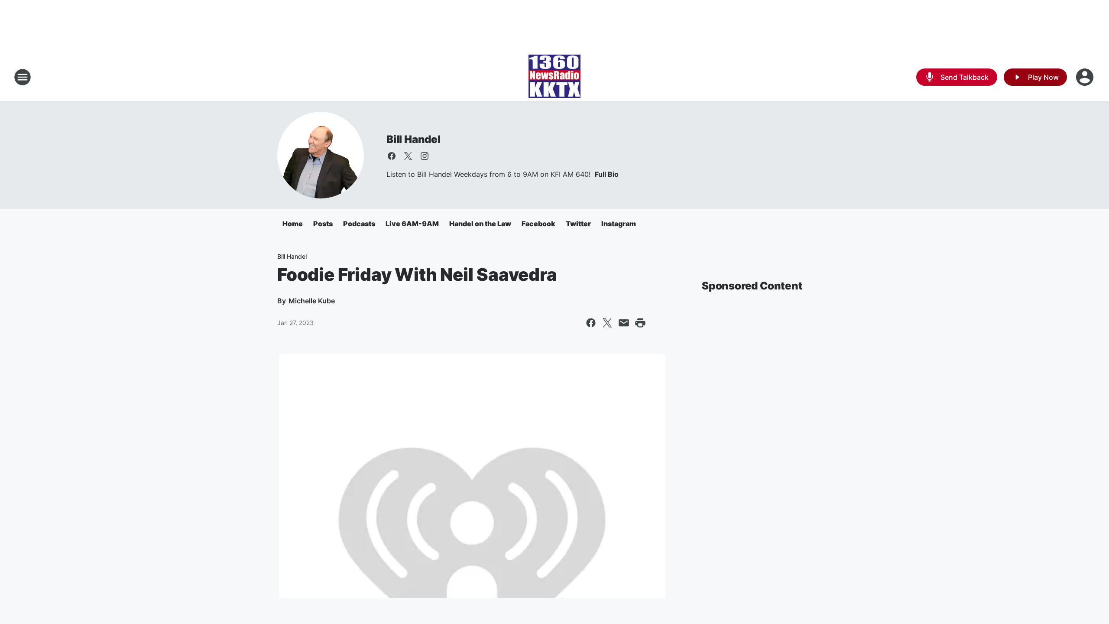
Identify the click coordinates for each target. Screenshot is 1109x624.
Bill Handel (413, 139)
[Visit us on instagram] (424, 156)
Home (292, 223)
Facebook (538, 223)
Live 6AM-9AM (412, 223)
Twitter (578, 223)
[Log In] (1085, 77)
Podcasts (359, 223)
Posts (323, 223)
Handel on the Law (480, 223)
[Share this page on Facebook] (591, 323)
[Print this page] (640, 323)
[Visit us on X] (408, 156)
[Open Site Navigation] (22, 77)
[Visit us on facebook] (391, 156)
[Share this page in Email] (624, 323)
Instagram (618, 223)
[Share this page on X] (607, 323)
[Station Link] (554, 77)
